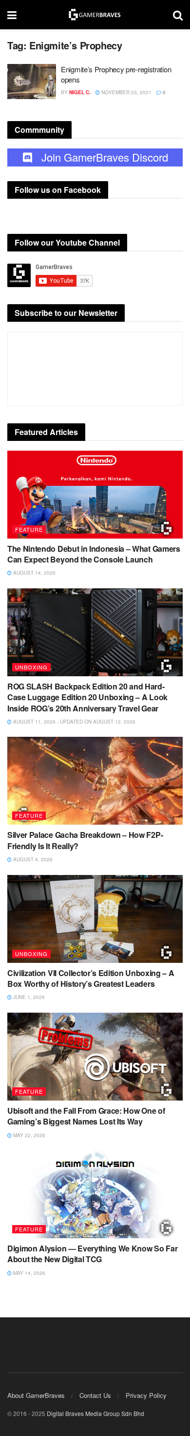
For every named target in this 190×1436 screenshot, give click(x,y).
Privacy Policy (146, 1395)
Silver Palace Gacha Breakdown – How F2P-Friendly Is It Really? (85, 840)
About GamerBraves (36, 1395)
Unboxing (31, 667)
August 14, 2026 (34, 572)
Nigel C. (80, 92)
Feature (29, 529)
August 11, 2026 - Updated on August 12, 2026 (73, 721)
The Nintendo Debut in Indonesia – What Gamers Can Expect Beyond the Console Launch (93, 554)
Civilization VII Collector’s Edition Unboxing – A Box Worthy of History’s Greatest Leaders (90, 978)
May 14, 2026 (28, 1273)
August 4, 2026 (32, 859)
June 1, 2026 (28, 997)
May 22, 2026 (28, 1135)
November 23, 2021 (126, 92)
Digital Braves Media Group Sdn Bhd (95, 1413)
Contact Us (95, 1395)
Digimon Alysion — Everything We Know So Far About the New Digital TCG (92, 1254)
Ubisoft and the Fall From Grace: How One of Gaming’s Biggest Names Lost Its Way (86, 1116)
